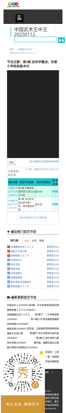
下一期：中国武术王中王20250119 (41, 169)
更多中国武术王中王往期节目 (33, 217)
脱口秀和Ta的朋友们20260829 (22, 347)
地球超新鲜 (16, 277)
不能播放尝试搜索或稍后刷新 (45, 161)
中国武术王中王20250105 (13, 191)
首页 (12, 49)
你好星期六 (16, 273)
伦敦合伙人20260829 (17, 305)
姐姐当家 (15, 268)
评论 (11, 162)
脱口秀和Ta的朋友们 (21, 281)
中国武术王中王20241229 (13, 204)
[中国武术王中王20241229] (53, 204)
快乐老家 (15, 264)
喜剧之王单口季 (19, 251)
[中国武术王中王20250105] (53, 191)
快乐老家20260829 (16, 342)
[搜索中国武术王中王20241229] (56, 204)
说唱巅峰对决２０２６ (22, 246)
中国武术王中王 (25, 49)
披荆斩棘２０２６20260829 (21, 309)
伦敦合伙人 (16, 259)
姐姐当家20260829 (16, 328)
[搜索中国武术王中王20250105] (56, 191)
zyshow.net (45, 390)
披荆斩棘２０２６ (20, 255)
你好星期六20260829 (17, 323)
